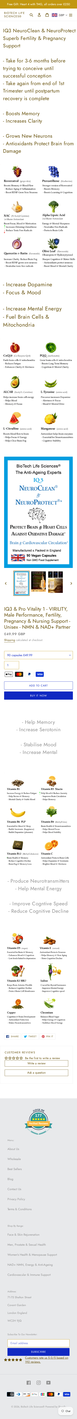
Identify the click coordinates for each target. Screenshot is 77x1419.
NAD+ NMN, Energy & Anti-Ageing (30, 1265)
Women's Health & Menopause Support (32, 1255)
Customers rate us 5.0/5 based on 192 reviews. (46, 1360)
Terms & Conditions (19, 1209)
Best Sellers (14, 1169)
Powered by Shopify (55, 1406)
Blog (10, 1179)
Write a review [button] (36, 1063)
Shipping (9, 640)
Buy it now (38, 695)
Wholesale (14, 1159)
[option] (21, 583)
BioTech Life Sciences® (14, 14)
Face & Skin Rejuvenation (23, 1234)
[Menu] (71, 15)
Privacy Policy (16, 1199)
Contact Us (14, 1189)
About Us (13, 1149)
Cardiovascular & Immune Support (29, 1275)
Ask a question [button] (36, 1072)
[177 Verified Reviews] (38, 1136)
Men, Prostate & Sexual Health (26, 1245)
